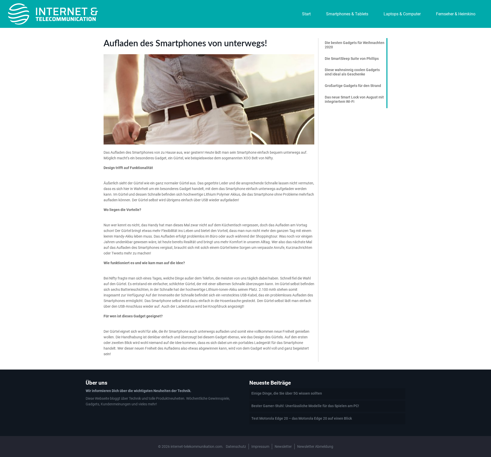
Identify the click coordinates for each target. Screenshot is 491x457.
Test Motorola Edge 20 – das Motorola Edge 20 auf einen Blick (301, 418)
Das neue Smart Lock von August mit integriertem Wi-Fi (354, 99)
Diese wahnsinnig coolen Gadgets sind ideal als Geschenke (352, 72)
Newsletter (283, 446)
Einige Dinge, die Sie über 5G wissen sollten (286, 393)
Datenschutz (236, 446)
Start (306, 14)
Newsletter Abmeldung (315, 446)
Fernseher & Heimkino (455, 14)
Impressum (260, 446)
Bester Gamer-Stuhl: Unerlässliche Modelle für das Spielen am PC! (305, 406)
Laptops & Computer (402, 14)
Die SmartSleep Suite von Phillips (352, 59)
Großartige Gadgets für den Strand (353, 86)
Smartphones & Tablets (347, 14)
